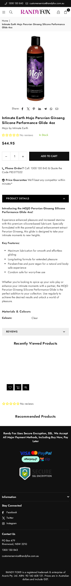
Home (5, 21)
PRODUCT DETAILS (17, 198)
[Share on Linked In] (39, 109)
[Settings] (58, 11)
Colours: (7, 318)
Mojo (5, 128)
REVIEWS (12, 331)
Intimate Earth (20, 128)
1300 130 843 (15, 3)
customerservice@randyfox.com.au (46, 3)
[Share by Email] (56, 109)
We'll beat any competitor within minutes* (33, 182)
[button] (65, 11)
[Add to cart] (18, 387)
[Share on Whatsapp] (51, 109)
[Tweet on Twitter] (28, 109)
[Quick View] (25, 387)
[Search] (10, 12)
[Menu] (3, 12)
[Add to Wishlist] (10, 387)
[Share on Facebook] (22, 109)
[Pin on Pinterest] (34, 109)
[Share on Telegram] (45, 109)
